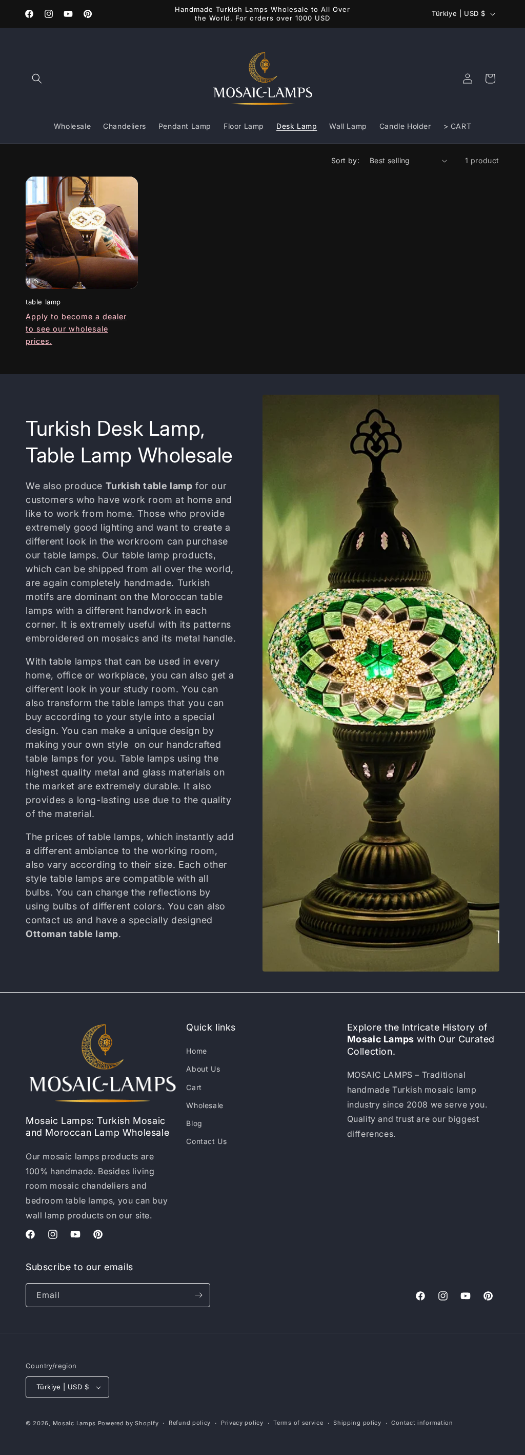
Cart (193, 1087)
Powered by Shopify (128, 1423)
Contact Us (206, 1141)
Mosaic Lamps (74, 1423)
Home (196, 1050)
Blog (194, 1123)
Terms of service (298, 1422)
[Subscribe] (198, 1295)
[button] (37, 78)
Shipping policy (357, 1422)
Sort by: (345, 160)
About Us (203, 1068)
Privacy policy (242, 1422)
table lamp (43, 302)
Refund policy (190, 1422)
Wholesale (204, 1105)
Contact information (422, 1422)
